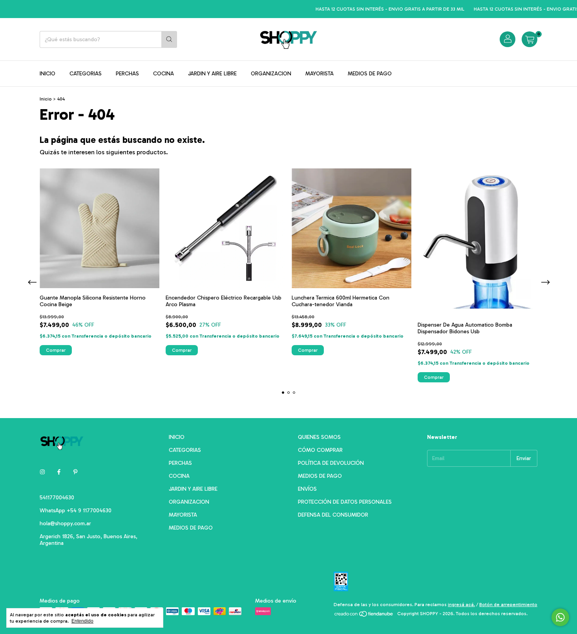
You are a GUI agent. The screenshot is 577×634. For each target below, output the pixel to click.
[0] (529, 39)
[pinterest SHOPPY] (75, 472)
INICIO (47, 73)
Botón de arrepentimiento (508, 604)
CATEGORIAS (85, 73)
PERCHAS (127, 73)
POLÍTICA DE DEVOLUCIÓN (331, 463)
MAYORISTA (319, 73)
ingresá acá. (461, 604)
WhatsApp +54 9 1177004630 (75, 510)
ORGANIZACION (271, 73)
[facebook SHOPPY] (59, 472)
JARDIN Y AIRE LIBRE (212, 73)
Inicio (46, 99)
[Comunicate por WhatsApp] (560, 617)
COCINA (163, 73)
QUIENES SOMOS (319, 437)
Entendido (82, 621)
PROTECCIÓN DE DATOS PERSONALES (345, 502)
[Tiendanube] (364, 615)
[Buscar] (169, 39)
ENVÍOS (307, 489)
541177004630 (57, 497)
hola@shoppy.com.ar (65, 523)
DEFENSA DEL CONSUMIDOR (333, 515)
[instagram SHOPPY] (42, 472)
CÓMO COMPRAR (320, 450)
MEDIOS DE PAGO (370, 73)
